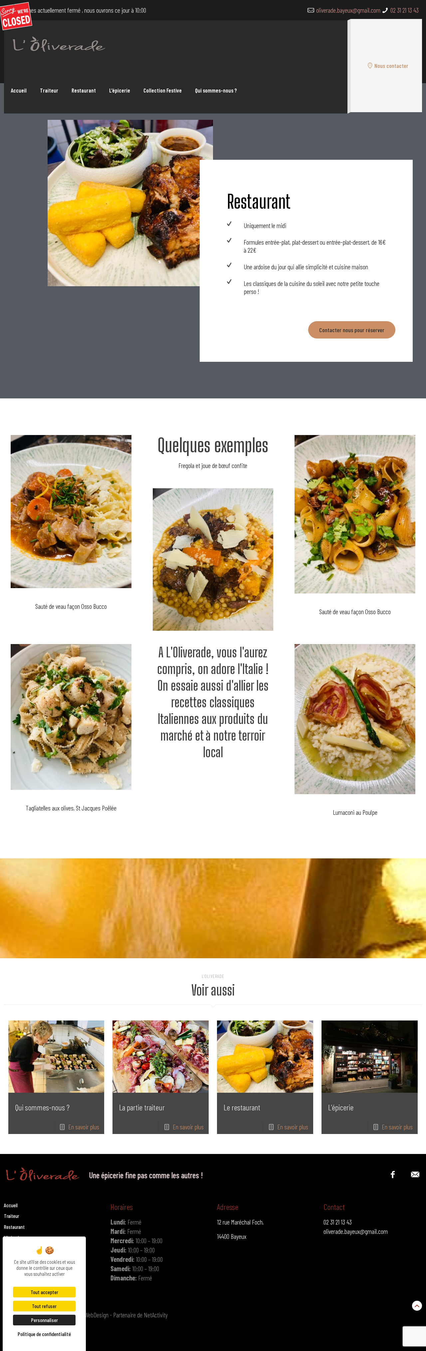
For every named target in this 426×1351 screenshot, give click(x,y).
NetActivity (156, 1315)
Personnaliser (44, 1320)
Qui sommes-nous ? (42, 1107)
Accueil (11, 1205)
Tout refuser (44, 1306)
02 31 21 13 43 (404, 10)
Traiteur (11, 1216)
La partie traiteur (142, 1107)
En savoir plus (83, 1127)
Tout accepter (44, 1292)
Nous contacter (391, 65)
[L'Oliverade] (57, 43)
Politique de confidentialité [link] (44, 1334)
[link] (130, 203)
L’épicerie (340, 1107)
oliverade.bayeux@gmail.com (348, 10)
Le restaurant (242, 1107)
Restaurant (14, 1227)
